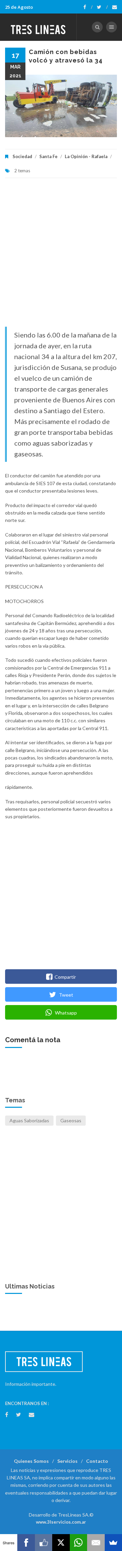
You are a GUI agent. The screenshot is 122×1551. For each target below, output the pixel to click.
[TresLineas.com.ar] (38, 27)
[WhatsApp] (78, 1542)
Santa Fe (48, 156)
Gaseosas (70, 1120)
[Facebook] (88, 7)
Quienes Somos (31, 1461)
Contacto (97, 1461)
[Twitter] (102, 7)
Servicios (67, 1461)
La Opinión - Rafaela (86, 156)
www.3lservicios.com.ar (61, 1522)
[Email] (95, 1542)
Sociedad (22, 156)
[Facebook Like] (43, 1542)
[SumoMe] (113, 1542)
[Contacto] (114, 7)
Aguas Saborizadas (29, 1120)
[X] (60, 1542)
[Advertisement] (61, 256)
